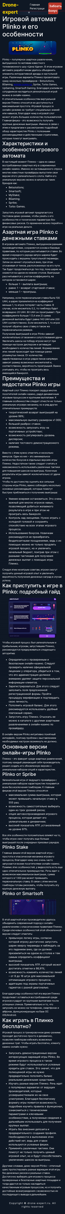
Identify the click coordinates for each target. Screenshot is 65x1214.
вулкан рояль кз (23, 84)
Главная (35, 4)
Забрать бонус (55, 8)
